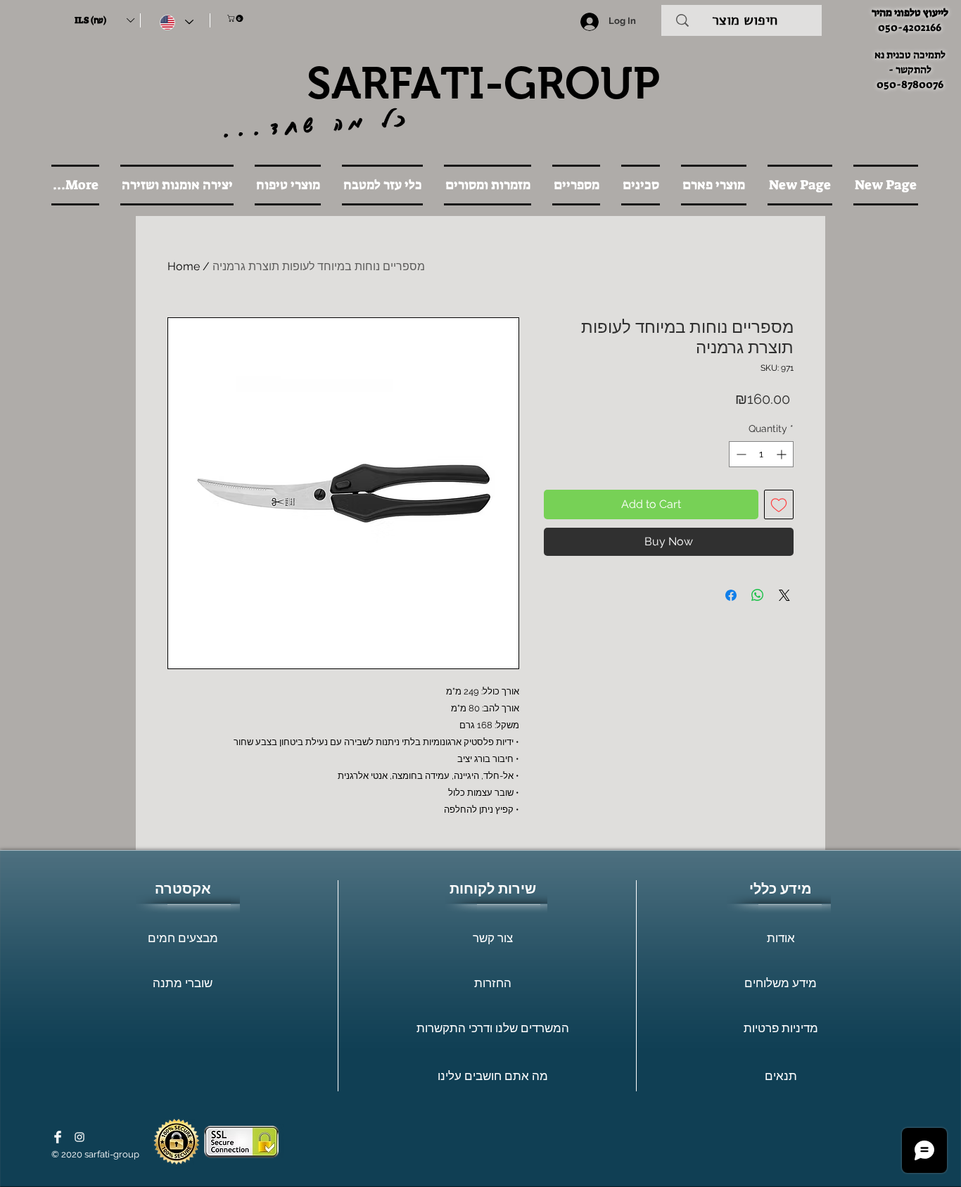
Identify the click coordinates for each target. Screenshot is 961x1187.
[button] (104, 20)
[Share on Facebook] (731, 595)
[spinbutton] (761, 454)
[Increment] (782, 454)
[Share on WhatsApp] (757, 595)
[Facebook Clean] (57, 1137)
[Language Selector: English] (176, 22)
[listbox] (104, 20)
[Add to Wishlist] (779, 504)
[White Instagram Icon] (79, 1137)
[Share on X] (784, 595)
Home (183, 266)
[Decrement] (740, 454)
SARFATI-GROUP (483, 83)
